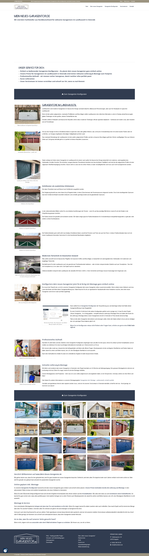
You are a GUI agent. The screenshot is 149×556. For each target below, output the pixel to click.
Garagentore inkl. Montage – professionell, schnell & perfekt (97, 380)
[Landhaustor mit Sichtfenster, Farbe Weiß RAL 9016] (50, 427)
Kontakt (133, 1)
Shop (121, 1)
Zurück (18, 42)
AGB (79, 540)
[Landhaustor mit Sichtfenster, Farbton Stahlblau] (123, 445)
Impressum (81, 542)
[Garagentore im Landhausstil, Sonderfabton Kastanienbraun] (99, 427)
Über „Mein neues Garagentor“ (86, 536)
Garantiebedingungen (84, 544)
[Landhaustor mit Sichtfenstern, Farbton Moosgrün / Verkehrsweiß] (99, 462)
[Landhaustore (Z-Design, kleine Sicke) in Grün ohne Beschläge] (102, 56)
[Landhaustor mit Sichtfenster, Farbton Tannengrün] (50, 462)
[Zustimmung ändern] (5, 550)
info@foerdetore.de (117, 545)
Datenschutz (81, 538)
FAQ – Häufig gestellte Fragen (54, 536)
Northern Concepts (41, 554)
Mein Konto (126, 1)
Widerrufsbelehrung (83, 546)
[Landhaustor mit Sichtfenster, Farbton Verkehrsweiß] (26, 445)
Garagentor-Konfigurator (29, 488)
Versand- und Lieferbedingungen (55, 538)
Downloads (49, 542)
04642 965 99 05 (116, 542)
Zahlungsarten (50, 540)
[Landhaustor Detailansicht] (50, 445)
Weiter (131, 42)
